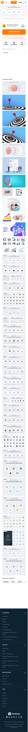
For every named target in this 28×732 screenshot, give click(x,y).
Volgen (22, 26)
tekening (6, 623)
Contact (4, 720)
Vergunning (5, 690)
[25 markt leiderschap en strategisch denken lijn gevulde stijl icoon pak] (13, 326)
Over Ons (4, 723)
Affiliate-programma (7, 695)
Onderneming (5, 666)
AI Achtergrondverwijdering (9, 678)
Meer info (6, 54)
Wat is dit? (13, 49)
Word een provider (7, 725)
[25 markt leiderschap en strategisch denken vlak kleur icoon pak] (13, 564)
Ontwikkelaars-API (6, 671)
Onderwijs (5, 668)
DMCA (3, 692)
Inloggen (20, 2)
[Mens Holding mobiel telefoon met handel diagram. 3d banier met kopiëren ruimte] (13, 183)
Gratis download (14, 32)
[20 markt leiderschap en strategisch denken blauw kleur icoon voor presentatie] (13, 579)
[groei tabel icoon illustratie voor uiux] (6, 227)
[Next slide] (22, 623)
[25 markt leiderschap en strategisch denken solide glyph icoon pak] (13, 483)
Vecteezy (4, 660)
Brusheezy (5, 658)
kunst (13, 623)
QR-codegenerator (7, 681)
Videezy (4, 663)
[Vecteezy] (2, 2)
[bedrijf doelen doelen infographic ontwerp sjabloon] (13, 89)
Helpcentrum (5, 717)
